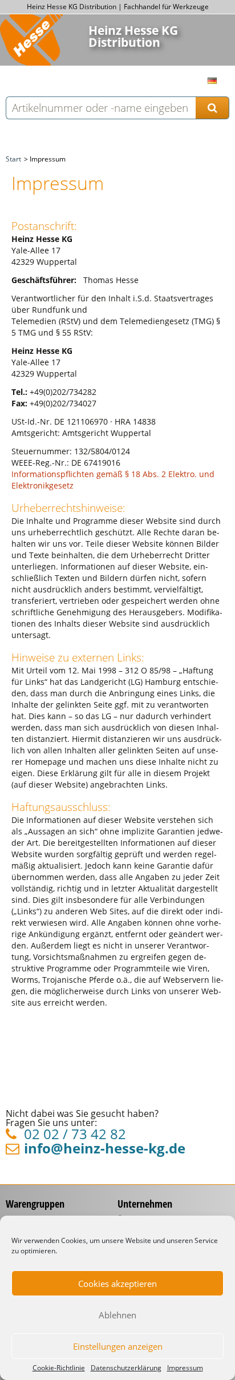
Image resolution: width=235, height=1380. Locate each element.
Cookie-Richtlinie (59, 1368)
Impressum (185, 1368)
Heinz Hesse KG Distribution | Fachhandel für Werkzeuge (118, 6)
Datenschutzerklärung (126, 1368)
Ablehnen (117, 1315)
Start (13, 159)
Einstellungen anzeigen (118, 1346)
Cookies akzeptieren (117, 1283)
